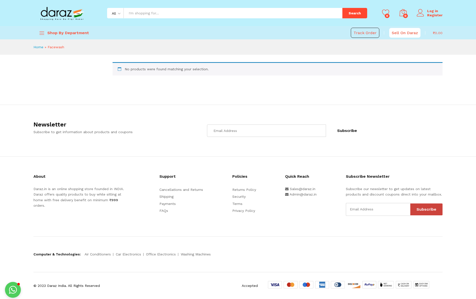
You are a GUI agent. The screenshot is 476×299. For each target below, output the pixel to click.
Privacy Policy (243, 211)
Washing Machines (196, 254)
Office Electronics (161, 254)
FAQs (163, 211)
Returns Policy (244, 190)
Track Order (365, 32)
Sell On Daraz (405, 32)
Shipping (166, 197)
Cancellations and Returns (181, 190)
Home (38, 47)
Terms (237, 204)
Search (355, 13)
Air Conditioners (98, 254)
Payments (167, 204)
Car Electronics (128, 254)
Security (239, 197)
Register (435, 15)
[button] (13, 290)
